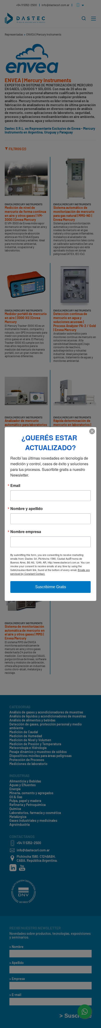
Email (15, 485)
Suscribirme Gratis (50, 587)
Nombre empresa (25, 532)
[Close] (92, 431)
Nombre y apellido (26, 508)
